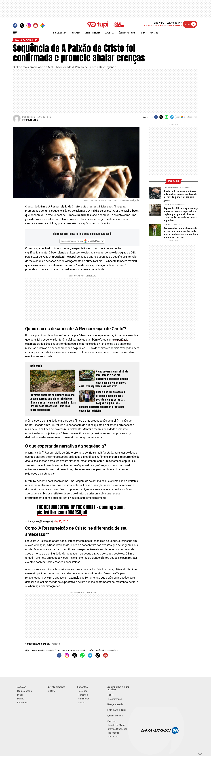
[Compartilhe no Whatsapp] (166, 118)
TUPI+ (111, 695)
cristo (56, 644)
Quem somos (115, 715)
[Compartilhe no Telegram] (172, 118)
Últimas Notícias (127, 32)
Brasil (20, 694)
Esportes (109, 32)
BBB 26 (51, 691)
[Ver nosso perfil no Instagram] (67, 656)
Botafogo (83, 691)
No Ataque (113, 732)
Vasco (81, 702)
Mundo (20, 698)
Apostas (154, 32)
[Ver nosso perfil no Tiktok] (97, 656)
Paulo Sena (32, 120)
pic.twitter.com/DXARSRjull (62, 512)
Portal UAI (113, 736)
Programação (115, 699)
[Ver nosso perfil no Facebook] (59, 656)
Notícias (21, 687)
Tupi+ (142, 32)
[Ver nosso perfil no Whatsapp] (82, 656)
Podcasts (75, 32)
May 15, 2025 (60, 521)
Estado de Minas (116, 725)
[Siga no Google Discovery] (186, 118)
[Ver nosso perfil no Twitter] (74, 656)
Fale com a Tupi (116, 710)
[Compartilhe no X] (161, 118)
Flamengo (83, 694)
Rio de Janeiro (60, 32)
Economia (22, 702)
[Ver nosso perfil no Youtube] (105, 656)
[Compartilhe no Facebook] (156, 118)
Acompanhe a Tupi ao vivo (118, 688)
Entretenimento (92, 32)
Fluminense (83, 698)
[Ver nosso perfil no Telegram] (90, 656)
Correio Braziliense (117, 729)
